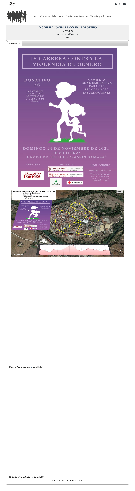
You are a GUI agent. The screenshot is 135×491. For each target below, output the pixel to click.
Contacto (45, 16)
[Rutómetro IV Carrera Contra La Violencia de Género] (67, 421)
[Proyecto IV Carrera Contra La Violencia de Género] (67, 311)
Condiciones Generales (76, 16)
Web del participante (100, 16)
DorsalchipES (37, 367)
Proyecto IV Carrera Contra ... (19, 367)
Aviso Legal (57, 16)
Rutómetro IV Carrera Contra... (20, 477)
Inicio (35, 16)
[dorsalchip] (13, 4)
